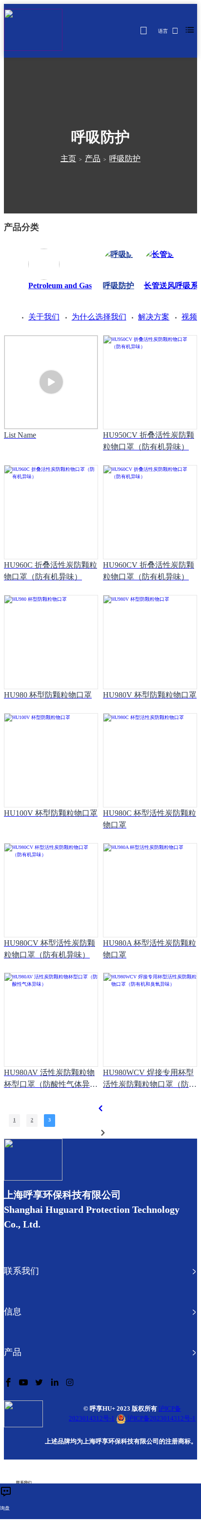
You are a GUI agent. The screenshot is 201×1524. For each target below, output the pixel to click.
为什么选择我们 (99, 317)
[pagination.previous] (100, 1108)
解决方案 (153, 317)
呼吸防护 (125, 158)
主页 (68, 158)
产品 (92, 158)
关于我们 (44, 317)
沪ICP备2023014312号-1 (161, 1418)
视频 (189, 317)
